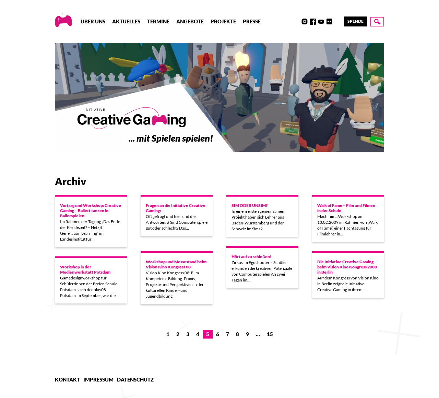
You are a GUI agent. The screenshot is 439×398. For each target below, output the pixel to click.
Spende (355, 21)
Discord (296, 22)
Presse (252, 21)
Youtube (321, 22)
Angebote (190, 21)
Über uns (93, 21)
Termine (158, 21)
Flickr (329, 22)
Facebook (313, 22)
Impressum (98, 379)
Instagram (304, 22)
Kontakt (67, 379)
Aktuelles (126, 21)
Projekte (223, 21)
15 (270, 334)
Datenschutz (135, 379)
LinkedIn (337, 22)
